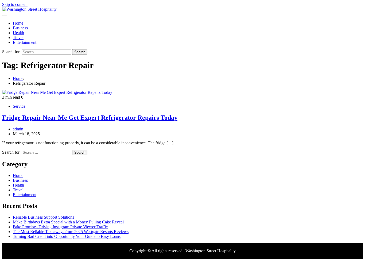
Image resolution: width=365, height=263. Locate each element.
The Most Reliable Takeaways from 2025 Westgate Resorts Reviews (71, 231)
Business (20, 28)
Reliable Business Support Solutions (43, 217)
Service (19, 106)
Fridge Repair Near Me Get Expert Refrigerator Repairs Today (89, 117)
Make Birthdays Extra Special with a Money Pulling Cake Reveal (68, 222)
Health (18, 32)
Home (18, 23)
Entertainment (24, 42)
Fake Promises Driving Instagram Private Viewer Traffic (60, 227)
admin (18, 129)
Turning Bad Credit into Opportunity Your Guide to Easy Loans (67, 236)
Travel (18, 37)
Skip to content (15, 4)
